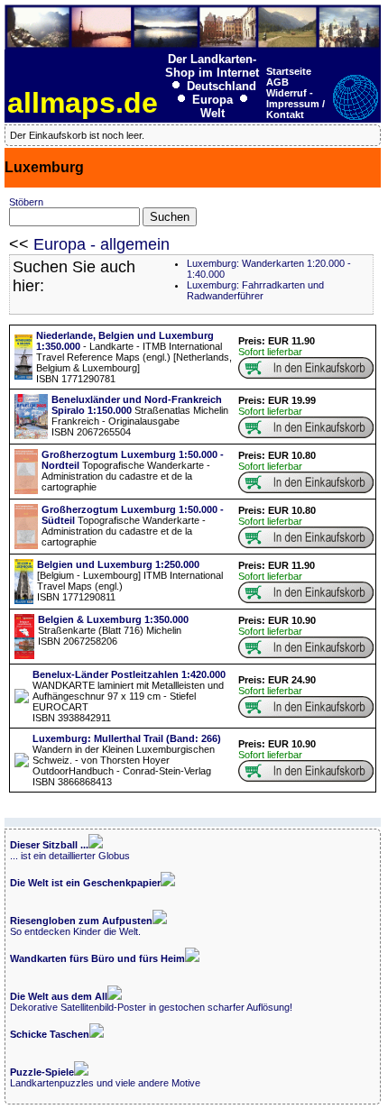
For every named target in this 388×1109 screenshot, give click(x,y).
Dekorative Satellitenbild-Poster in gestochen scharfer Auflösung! (151, 1002)
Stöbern (26, 202)
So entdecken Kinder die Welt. (81, 926)
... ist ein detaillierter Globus (70, 850)
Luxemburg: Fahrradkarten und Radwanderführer (255, 290)
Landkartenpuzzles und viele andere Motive (105, 1077)
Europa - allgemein (101, 244)
